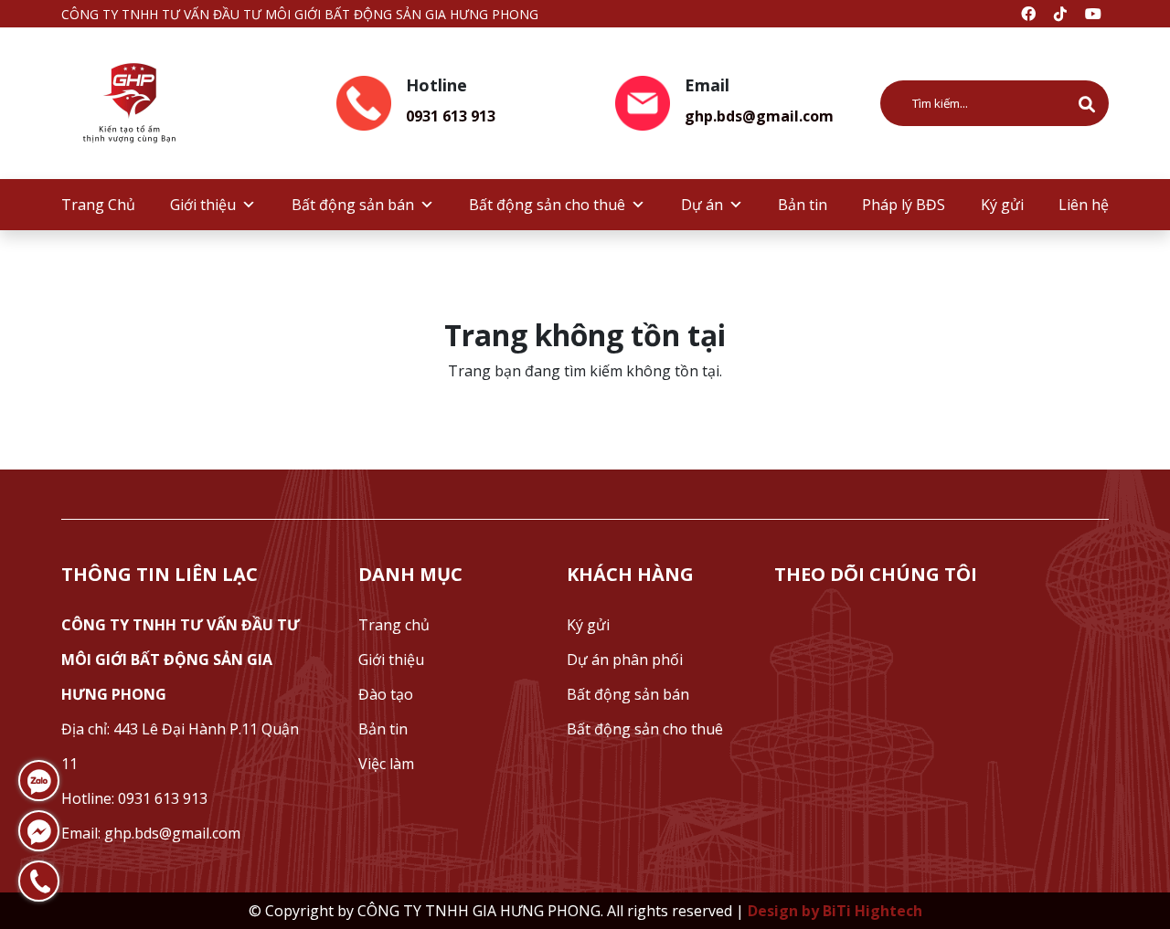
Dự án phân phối (625, 659)
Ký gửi (1002, 205)
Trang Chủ (98, 205)
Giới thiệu (203, 205)
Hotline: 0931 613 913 (134, 798)
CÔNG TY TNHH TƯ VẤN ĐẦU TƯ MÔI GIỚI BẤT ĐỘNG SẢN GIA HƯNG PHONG (180, 659)
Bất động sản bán (353, 205)
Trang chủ (394, 625)
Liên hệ (1083, 205)
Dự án (702, 205)
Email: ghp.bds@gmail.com (150, 833)
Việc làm (386, 764)
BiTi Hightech (872, 911)
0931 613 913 (450, 116)
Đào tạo (385, 694)
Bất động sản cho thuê (547, 205)
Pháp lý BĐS (903, 205)
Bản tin (802, 205)
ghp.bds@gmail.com (759, 116)
